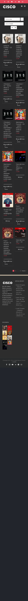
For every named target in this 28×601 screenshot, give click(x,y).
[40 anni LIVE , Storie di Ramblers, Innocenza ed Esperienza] (4, 337)
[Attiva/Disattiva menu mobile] (25, 6)
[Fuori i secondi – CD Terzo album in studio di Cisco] (20, 198)
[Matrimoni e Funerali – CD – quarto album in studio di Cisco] (20, 114)
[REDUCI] (4, 327)
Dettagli (10, 62)
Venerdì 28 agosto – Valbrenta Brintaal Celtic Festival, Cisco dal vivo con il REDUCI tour (20, 289)
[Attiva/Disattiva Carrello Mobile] (21, 6)
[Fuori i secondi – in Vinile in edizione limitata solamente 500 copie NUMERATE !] (7, 233)
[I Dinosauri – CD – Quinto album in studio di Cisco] (7, 76)
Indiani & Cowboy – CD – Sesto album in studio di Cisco (8, 50)
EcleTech (14, 361)
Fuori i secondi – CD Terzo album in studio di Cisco (20, 209)
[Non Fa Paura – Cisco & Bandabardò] (4, 332)
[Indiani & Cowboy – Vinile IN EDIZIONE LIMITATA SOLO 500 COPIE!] (20, 38)
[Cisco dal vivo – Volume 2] (4, 347)
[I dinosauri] (4, 342)
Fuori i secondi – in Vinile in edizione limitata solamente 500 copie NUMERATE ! (8, 247)
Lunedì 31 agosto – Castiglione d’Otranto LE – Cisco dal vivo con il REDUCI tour (20, 312)
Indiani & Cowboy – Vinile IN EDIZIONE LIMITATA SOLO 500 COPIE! (19, 51)
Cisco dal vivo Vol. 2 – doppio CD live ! (20, 167)
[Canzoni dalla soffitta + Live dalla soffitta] (9, 332)
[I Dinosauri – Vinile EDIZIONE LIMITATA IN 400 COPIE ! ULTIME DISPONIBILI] (20, 76)
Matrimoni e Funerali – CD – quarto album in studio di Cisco (20, 126)
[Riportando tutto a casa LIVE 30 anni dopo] (9, 327)
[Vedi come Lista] (15, 27)
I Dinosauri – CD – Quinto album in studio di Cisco (7, 87)
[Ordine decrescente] (22, 19)
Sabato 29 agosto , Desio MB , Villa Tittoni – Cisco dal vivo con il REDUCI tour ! (20, 301)
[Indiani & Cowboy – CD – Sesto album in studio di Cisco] (7, 38)
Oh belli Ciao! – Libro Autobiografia (8, 211)
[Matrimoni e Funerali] (9, 342)
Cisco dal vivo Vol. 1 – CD (20, 241)
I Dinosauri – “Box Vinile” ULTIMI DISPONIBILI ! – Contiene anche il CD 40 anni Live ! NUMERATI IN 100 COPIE (8, 129)
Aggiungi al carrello (6, 64)
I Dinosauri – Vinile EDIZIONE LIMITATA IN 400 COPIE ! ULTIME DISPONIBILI (20, 89)
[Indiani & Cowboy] (9, 337)
